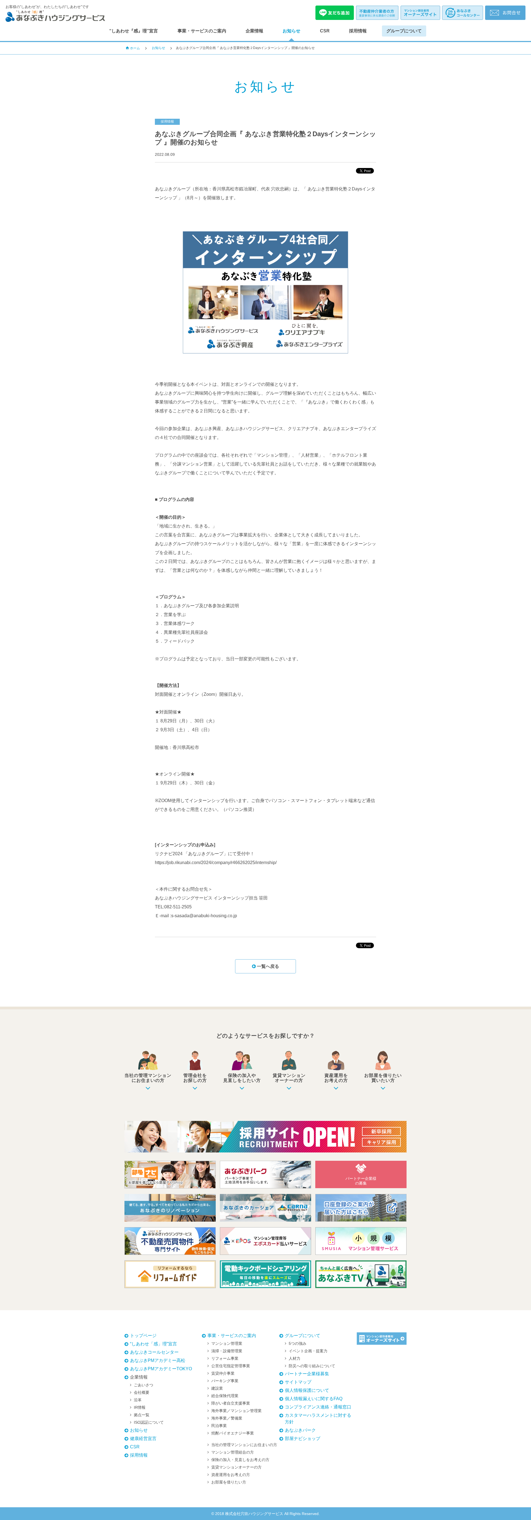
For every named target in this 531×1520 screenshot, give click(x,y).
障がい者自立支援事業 (230, 1403)
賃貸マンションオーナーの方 (236, 1467)
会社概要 (141, 1392)
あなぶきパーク (300, 1430)
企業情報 (254, 31)
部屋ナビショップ (302, 1438)
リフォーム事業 (224, 1358)
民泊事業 (219, 1425)
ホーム (135, 48)
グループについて (404, 31)
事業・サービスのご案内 (202, 31)
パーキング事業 (224, 1381)
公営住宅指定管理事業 (230, 1366)
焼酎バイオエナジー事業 (232, 1433)
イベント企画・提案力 (308, 1351)
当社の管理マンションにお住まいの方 (244, 1445)
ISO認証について (149, 1422)
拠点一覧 (141, 1415)
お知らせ (291, 31)
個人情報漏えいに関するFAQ (313, 1398)
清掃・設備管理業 (226, 1351)
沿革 (138, 1400)
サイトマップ (298, 1382)
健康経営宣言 (143, 1438)
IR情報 (139, 1407)
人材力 (294, 1358)
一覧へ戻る (267, 966)
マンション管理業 (226, 1343)
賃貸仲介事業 (223, 1373)
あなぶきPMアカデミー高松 (157, 1360)
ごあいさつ (143, 1385)
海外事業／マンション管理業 (236, 1410)
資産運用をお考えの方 (230, 1474)
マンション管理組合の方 (232, 1452)
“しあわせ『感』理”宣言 (133, 31)
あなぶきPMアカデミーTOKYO (161, 1368)
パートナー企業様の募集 (360, 1180)
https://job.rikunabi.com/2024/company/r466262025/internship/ (216, 862)
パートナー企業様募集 (307, 1373)
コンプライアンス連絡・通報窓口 (318, 1407)
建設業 (217, 1388)
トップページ (143, 1335)
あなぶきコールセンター (154, 1352)
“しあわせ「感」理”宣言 (153, 1343)
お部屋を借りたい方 (228, 1482)
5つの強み (297, 1343)
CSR (325, 31)
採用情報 (358, 31)
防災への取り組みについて (312, 1366)
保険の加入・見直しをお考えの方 (240, 1459)
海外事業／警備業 (226, 1418)
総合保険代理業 (224, 1396)
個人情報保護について (307, 1390)
